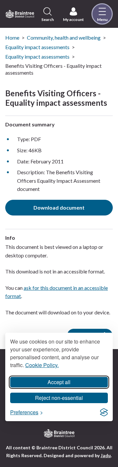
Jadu (106, 455)
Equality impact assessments (37, 47)
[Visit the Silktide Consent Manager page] (104, 412)
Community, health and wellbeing (64, 37)
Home (12, 37)
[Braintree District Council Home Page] (19, 14)
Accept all (59, 382)
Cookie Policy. (42, 365)
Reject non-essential (59, 398)
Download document (59, 207)
